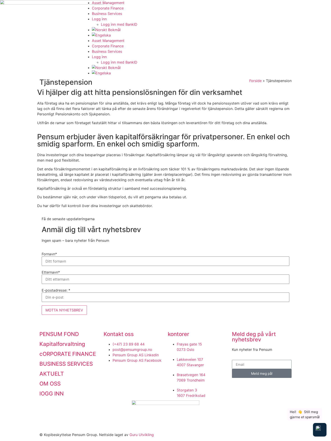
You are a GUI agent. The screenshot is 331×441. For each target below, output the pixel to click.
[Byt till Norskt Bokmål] (170, 29)
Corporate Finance (108, 8)
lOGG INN (51, 393)
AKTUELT (51, 373)
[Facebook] (254, 5)
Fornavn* (49, 254)
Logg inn (99, 19)
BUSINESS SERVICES (66, 364)
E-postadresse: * (56, 290)
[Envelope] (266, 5)
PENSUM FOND (59, 334)
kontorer (178, 334)
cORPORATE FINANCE (67, 354)
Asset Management (108, 2)
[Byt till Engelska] (170, 35)
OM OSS (50, 383)
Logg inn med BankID (119, 24)
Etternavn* (51, 272)
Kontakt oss (119, 334)
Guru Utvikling (141, 434)
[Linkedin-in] (278, 5)
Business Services (107, 13)
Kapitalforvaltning (62, 344)
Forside (255, 80)
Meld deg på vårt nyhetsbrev (254, 337)
